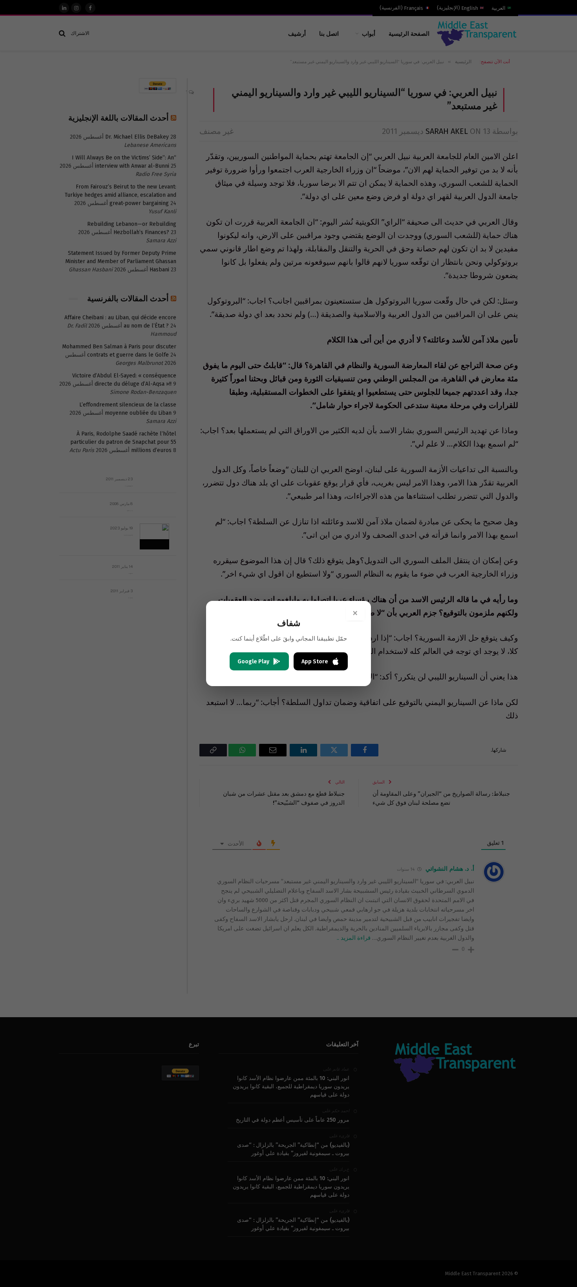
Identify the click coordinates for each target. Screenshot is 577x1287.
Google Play (253, 661)
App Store (314, 661)
